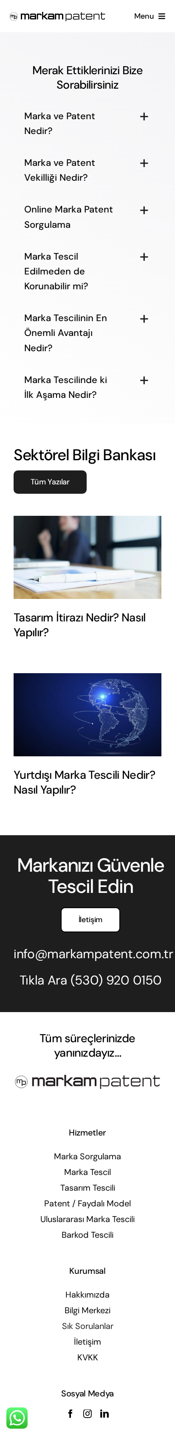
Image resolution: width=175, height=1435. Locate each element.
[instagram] (87, 1414)
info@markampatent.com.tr (93, 953)
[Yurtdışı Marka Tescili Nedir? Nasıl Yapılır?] (87, 714)
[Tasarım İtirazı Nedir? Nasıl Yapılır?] (87, 557)
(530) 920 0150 (116, 980)
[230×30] (57, 14)
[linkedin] (104, 1414)
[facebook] (70, 1414)
